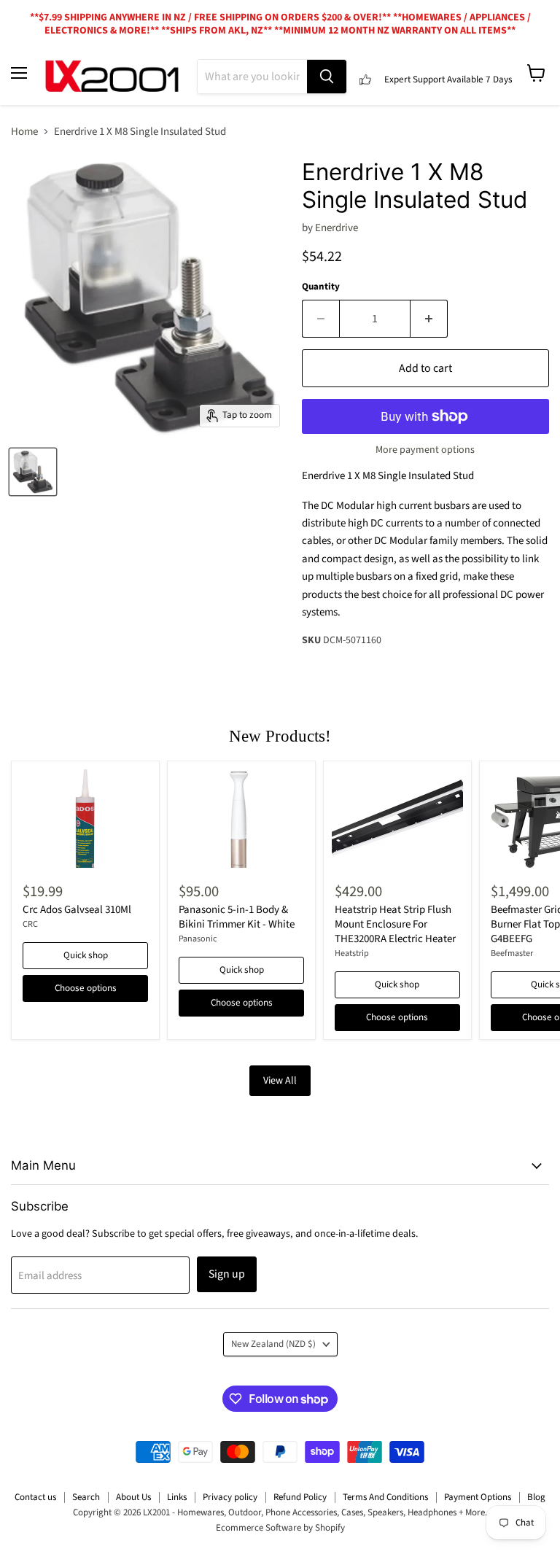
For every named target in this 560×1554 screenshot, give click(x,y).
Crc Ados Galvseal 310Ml (77, 909)
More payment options (425, 450)
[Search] (326, 76)
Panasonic (198, 939)
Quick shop (85, 955)
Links (177, 1497)
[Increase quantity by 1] (429, 319)
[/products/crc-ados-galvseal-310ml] (85, 818)
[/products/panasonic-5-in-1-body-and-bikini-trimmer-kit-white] (241, 818)
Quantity (321, 286)
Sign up (227, 1274)
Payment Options (477, 1497)
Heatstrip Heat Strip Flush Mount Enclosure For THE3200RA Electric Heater (395, 924)
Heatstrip (352, 953)
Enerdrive (336, 228)
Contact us (35, 1497)
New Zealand (273, 1344)
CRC (30, 924)
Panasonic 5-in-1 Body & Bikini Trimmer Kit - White (237, 917)
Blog (536, 1497)
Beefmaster (512, 953)
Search (86, 1497)
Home (24, 131)
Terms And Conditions (385, 1497)
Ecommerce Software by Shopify (280, 1527)
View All (280, 1080)
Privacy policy (230, 1497)
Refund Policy (300, 1497)
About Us (133, 1497)
